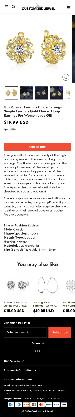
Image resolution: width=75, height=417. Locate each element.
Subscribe (60, 332)
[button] (6, 6)
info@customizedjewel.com (27, 385)
